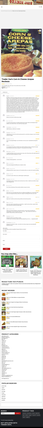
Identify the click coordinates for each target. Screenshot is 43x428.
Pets (2, 363)
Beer (3, 339)
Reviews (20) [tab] (5, 92)
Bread (3, 357)
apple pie (3, 396)
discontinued (29, 413)
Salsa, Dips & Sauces (5, 368)
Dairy (3, 349)
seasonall (38, 415)
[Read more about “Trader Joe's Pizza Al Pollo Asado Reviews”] (21, 266)
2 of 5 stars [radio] (5, 232)
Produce (3, 365)
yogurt (3, 387)
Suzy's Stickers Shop (9, 420)
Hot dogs (3, 391)
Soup (3, 371)
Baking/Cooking (5, 337)
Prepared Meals (5, 364)
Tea (2, 343)
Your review (5, 234)
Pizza (23, 268)
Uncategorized (5, 378)
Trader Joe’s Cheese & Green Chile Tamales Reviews (7, 271)
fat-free (33, 413)
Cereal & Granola (5, 347)
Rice (2, 359)
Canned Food (4, 346)
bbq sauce (4, 398)
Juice (3, 341)
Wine (3, 344)
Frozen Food (10, 10)
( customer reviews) (9, 83)
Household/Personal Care (7, 360)
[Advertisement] (21, 20)
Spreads (3, 372)
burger (3, 393)
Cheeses (3, 350)
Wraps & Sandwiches (6, 376)
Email (4, 244)
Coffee (3, 340)
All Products (5, 10)
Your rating (5, 230)
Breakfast (4, 345)
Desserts (3, 351)
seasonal (34, 415)
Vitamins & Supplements (6, 375)
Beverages (4, 338)
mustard (3, 389)
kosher (27, 415)
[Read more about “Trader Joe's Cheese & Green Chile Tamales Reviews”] (7, 266)
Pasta (3, 358)
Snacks (3, 370)
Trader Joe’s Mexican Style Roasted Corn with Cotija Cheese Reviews (35, 273)
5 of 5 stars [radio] (9, 232)
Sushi (3, 374)
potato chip (4, 385)
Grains (3, 356)
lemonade (4, 394)
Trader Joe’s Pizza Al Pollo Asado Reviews (21, 270)
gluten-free (5, 87)
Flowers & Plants (5, 352)
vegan (24, 417)
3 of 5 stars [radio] (6, 232)
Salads (3, 366)
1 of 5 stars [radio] (3, 232)
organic (30, 415)
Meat (3, 362)
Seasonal (3, 369)
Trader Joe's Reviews (21, 2)
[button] (40, 31)
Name (4, 240)
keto (23, 415)
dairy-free (24, 413)
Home (2, 10)
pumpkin (3, 400)
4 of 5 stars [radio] (8, 232)
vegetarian (27, 417)
